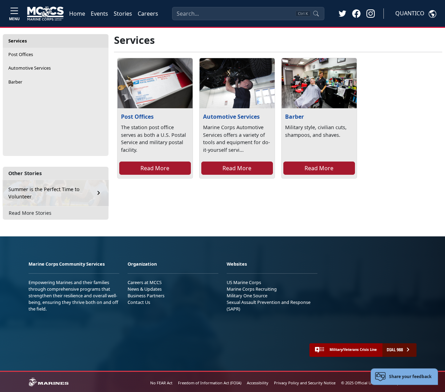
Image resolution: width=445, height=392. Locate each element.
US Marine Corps (244, 282)
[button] (356, 13)
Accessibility (257, 382)
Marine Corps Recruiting (252, 289)
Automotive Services (29, 68)
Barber (15, 82)
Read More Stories (30, 213)
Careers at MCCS (145, 282)
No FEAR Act (161, 382)
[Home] (45, 13)
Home (77, 13)
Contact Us (139, 302)
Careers (148, 13)
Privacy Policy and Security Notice (304, 382)
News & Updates (145, 289)
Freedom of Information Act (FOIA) (209, 382)
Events (99, 13)
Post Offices (20, 54)
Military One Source (247, 295)
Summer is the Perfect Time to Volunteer (44, 193)
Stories (123, 13)
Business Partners (146, 295)
